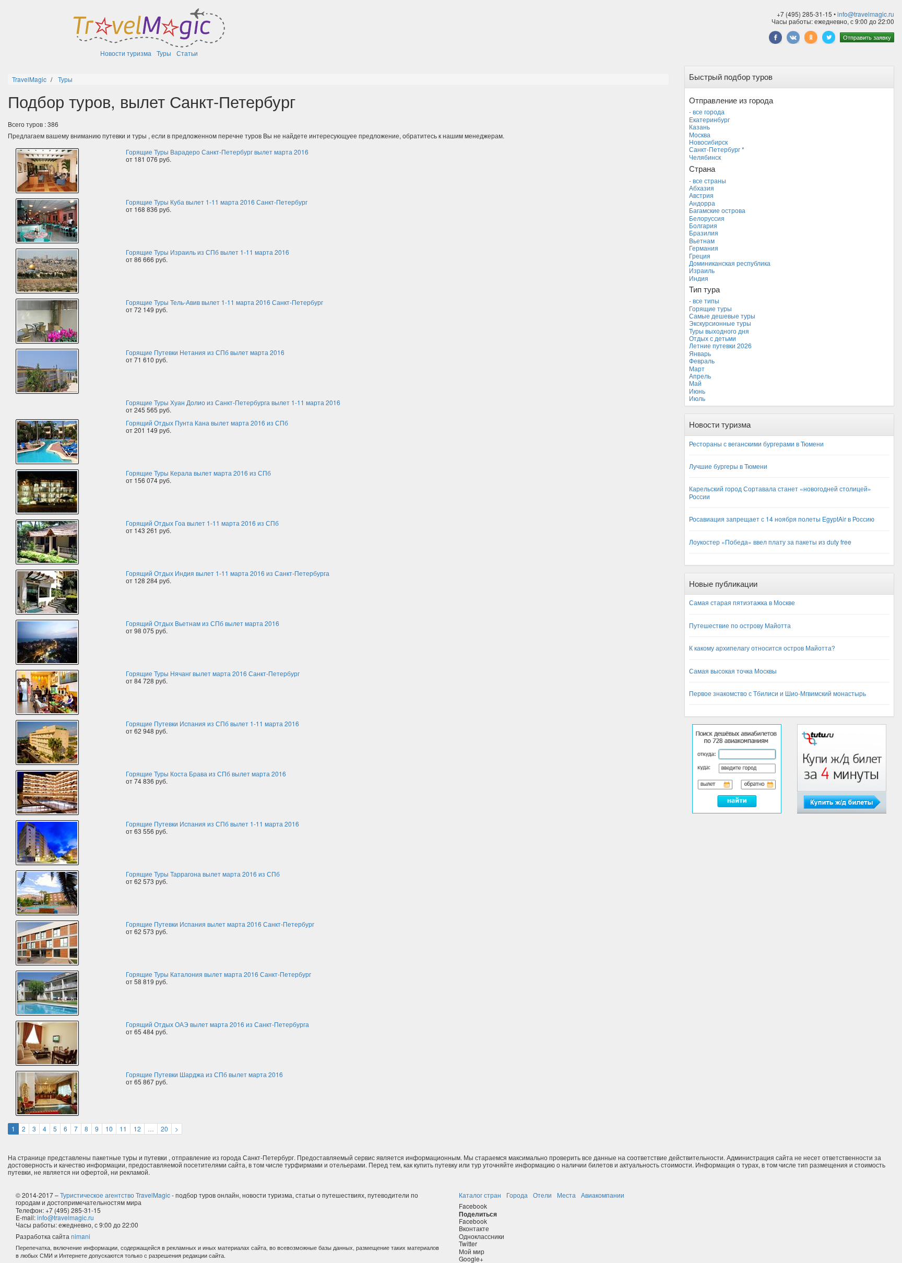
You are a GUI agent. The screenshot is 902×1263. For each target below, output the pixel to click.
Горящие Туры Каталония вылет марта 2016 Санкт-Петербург (218, 974)
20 (164, 1128)
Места (566, 1194)
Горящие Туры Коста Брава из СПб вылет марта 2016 (206, 773)
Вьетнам (702, 240)
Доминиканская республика (729, 262)
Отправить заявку (867, 37)
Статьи (187, 53)
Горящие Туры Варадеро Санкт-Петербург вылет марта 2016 (217, 151)
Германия (703, 247)
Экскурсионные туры (720, 322)
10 (109, 1128)
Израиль (702, 270)
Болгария (703, 225)
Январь (700, 353)
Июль (697, 398)
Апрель (700, 375)
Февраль (702, 360)
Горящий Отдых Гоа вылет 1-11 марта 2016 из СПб (202, 522)
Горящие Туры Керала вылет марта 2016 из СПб (198, 472)
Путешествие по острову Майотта (740, 625)
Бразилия (703, 232)
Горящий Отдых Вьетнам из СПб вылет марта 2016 (202, 623)
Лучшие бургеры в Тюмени (728, 466)
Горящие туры (710, 308)
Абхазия (701, 187)
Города (517, 1194)
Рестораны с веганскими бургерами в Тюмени (756, 443)
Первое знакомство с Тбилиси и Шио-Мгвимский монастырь (777, 693)
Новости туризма (125, 53)
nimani (80, 1236)
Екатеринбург (709, 119)
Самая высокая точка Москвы (733, 670)
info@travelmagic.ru (865, 13)
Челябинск (705, 156)
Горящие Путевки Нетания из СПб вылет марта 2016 (205, 352)
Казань (699, 126)
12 (137, 1128)
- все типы (704, 300)
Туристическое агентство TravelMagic (115, 1194)
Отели (542, 1194)
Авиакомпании (602, 1194)
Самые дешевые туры (722, 315)
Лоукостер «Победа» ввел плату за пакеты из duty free (770, 541)
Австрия (701, 195)
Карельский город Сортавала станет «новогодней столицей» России (780, 492)
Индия (698, 278)
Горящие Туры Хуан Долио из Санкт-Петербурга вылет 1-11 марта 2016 (233, 402)
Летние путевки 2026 (720, 345)
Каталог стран (480, 1194)
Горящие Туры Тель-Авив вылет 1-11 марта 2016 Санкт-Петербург (224, 302)
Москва (699, 134)
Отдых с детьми (712, 338)
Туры (164, 53)
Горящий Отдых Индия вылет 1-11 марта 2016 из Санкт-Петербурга (227, 573)
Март (697, 368)
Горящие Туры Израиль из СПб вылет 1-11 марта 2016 (207, 251)
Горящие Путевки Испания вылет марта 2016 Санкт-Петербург (220, 923)
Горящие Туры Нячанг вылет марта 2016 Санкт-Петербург (213, 673)
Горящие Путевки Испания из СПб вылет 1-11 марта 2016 (212, 723)
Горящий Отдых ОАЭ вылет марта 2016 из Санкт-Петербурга (217, 1024)
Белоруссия (707, 218)
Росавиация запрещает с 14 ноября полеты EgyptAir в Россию (781, 518)
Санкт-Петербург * (716, 149)
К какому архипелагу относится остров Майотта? (762, 647)
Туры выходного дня (719, 330)
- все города (707, 111)
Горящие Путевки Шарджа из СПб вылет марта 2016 (204, 1074)
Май (695, 383)
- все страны (707, 180)
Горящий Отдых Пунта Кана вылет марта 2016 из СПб (207, 422)
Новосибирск (708, 141)
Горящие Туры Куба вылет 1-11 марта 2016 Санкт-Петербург (216, 201)
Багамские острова (717, 210)
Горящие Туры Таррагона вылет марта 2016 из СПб (203, 873)
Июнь (697, 390)
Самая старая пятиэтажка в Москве (742, 602)
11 (123, 1128)
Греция (699, 255)
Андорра (702, 202)
